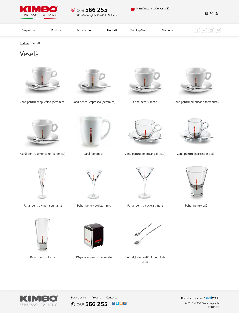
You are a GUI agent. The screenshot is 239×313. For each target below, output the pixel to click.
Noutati (112, 30)
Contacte (167, 30)
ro (211, 13)
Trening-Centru (139, 30)
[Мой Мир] (124, 303)
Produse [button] (56, 30)
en (217, 13)
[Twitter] (117, 303)
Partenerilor (84, 30)
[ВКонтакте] (113, 303)
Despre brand (78, 297)
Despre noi (28, 30)
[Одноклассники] (121, 303)
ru (206, 13)
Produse (24, 43)
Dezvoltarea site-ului (192, 298)
